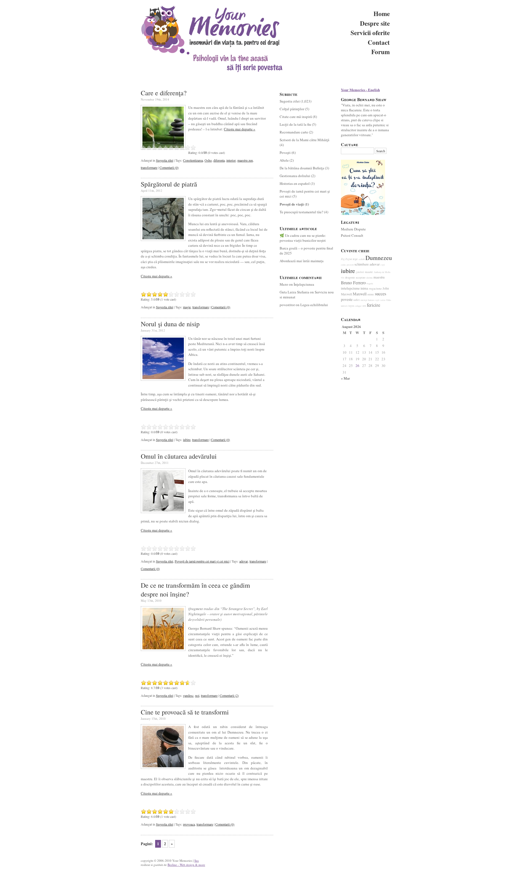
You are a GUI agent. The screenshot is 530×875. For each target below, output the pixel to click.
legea (351, 306)
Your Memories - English (360, 89)
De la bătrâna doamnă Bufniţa (302, 167)
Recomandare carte (294, 132)
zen (364, 306)
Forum (380, 51)
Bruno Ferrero (353, 283)
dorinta (369, 277)
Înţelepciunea (304, 284)
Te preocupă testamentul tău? (301, 211)
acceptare (360, 277)
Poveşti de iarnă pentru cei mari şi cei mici (202, 561)
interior (231, 160)
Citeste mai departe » (239, 129)
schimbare (361, 264)
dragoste (350, 277)
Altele (284, 160)
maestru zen (245, 160)
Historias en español (295, 183)
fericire (373, 305)
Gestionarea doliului (295, 175)
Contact (379, 42)
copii (382, 264)
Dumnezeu (378, 258)
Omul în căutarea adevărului (179, 456)
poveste (347, 299)
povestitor (287, 304)
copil (377, 300)
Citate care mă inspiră (296, 116)
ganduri (360, 272)
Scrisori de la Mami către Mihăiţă (304, 139)
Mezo (284, 284)
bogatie (370, 283)
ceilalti (362, 259)
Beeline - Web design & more (186, 865)
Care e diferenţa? (164, 92)
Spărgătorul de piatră (169, 184)
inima (364, 288)
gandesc (188, 695)
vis (342, 277)
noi (197, 695)
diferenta (219, 160)
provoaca (189, 824)
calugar (358, 305)
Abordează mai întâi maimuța (302, 260)
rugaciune (375, 288)
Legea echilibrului (314, 304)
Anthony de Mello (382, 272)
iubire (186, 439)
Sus (196, 860)
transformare (149, 167)
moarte (369, 272)
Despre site (375, 23)
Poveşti (285, 152)
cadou (382, 300)
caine (343, 264)
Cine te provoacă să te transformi (185, 712)
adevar (243, 561)
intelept (364, 299)
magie (187, 307)
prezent (350, 264)
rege (355, 259)
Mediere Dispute (353, 229)
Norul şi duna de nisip (170, 323)
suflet (356, 300)
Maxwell (360, 293)
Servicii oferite (370, 32)
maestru (379, 277)
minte (370, 294)
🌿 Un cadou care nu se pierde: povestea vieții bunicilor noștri (303, 238)
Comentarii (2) (229, 695)
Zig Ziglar (346, 259)
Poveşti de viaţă (292, 204)
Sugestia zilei (164, 160)
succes (380, 294)
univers (344, 306)
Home (381, 13)
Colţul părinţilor (292, 108)
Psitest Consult (352, 235)
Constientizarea (193, 160)
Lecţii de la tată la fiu (295, 124)
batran (371, 300)
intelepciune (350, 288)
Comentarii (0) (169, 167)
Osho (208, 160)
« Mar (345, 378)
